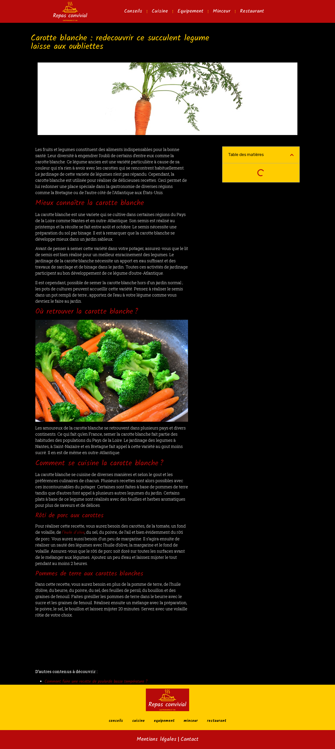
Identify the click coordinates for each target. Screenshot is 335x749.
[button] (292, 155)
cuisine (160, 11)
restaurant (252, 11)
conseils (133, 11)
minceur (221, 11)
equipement (190, 11)
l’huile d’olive (73, 532)
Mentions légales (156, 739)
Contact (189, 739)
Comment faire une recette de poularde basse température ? (95, 681)
